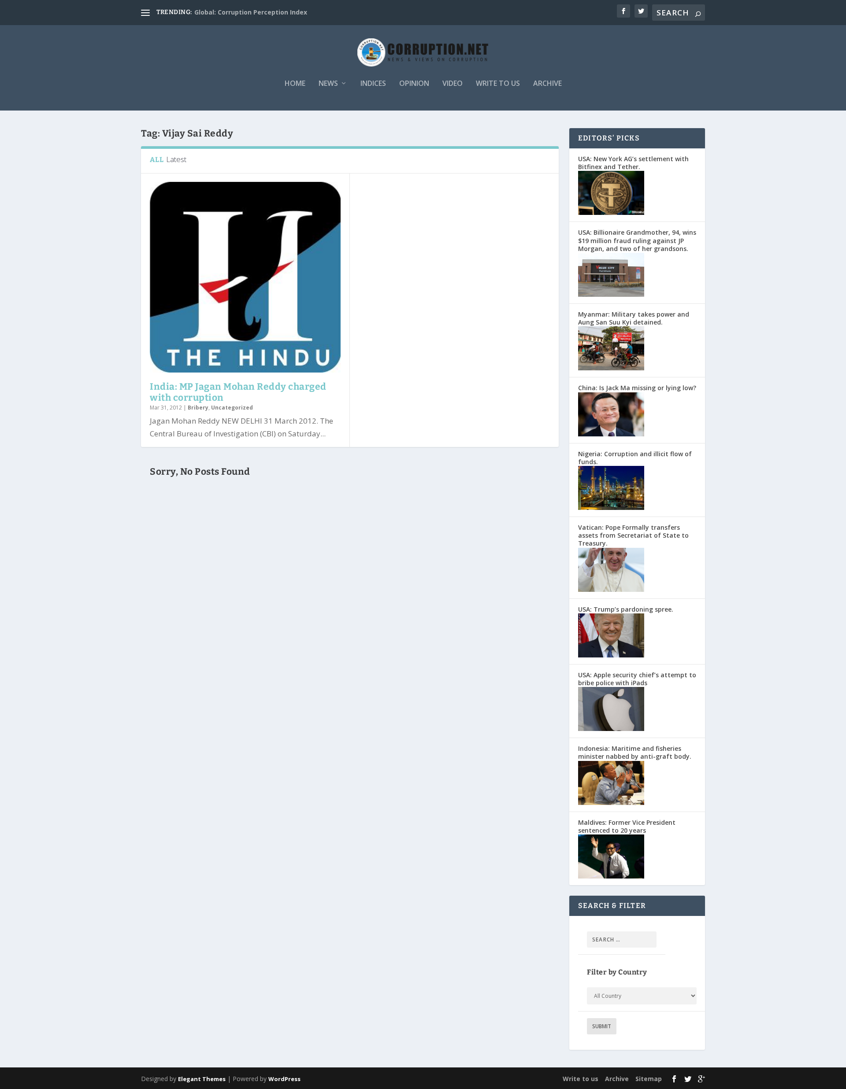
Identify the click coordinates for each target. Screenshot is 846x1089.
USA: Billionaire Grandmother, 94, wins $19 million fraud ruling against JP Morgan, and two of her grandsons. (637, 240)
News (328, 84)
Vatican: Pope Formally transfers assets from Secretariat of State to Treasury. (633, 535)
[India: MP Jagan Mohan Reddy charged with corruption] (245, 277)
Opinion (414, 84)
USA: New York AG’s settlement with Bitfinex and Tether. (633, 163)
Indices (373, 84)
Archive (547, 84)
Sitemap (648, 1078)
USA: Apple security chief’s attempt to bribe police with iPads (637, 679)
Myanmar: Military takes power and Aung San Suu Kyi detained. (633, 318)
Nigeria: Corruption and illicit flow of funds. (635, 458)
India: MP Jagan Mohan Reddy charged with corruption (238, 392)
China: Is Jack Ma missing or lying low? (637, 388)
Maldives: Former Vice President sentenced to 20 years (626, 826)
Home (295, 84)
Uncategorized (232, 407)
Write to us (498, 84)
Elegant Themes (202, 1079)
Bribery (198, 407)
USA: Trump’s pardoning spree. (625, 609)
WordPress (284, 1079)
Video (452, 84)
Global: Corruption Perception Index (250, 12)
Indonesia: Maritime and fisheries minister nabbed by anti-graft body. (634, 752)
